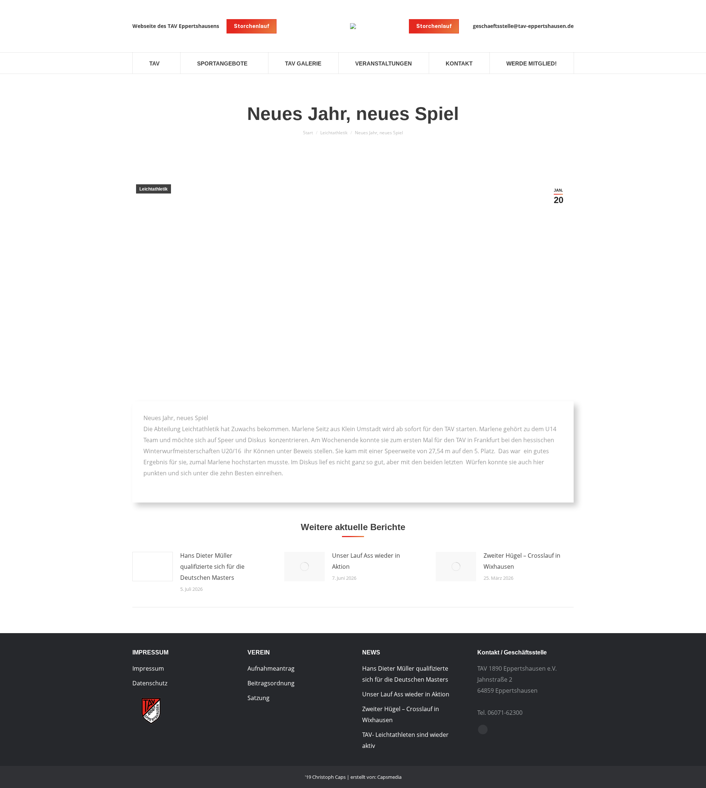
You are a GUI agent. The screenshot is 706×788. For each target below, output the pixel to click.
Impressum (148, 668)
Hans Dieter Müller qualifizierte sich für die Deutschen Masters (212, 566)
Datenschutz (149, 683)
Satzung (258, 698)
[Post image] (152, 566)
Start (308, 132)
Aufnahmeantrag (271, 668)
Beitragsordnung (271, 683)
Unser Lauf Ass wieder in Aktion (366, 561)
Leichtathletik (333, 132)
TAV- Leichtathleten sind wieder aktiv (405, 740)
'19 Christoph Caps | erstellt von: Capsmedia (353, 777)
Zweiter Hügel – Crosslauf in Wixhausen (522, 561)
